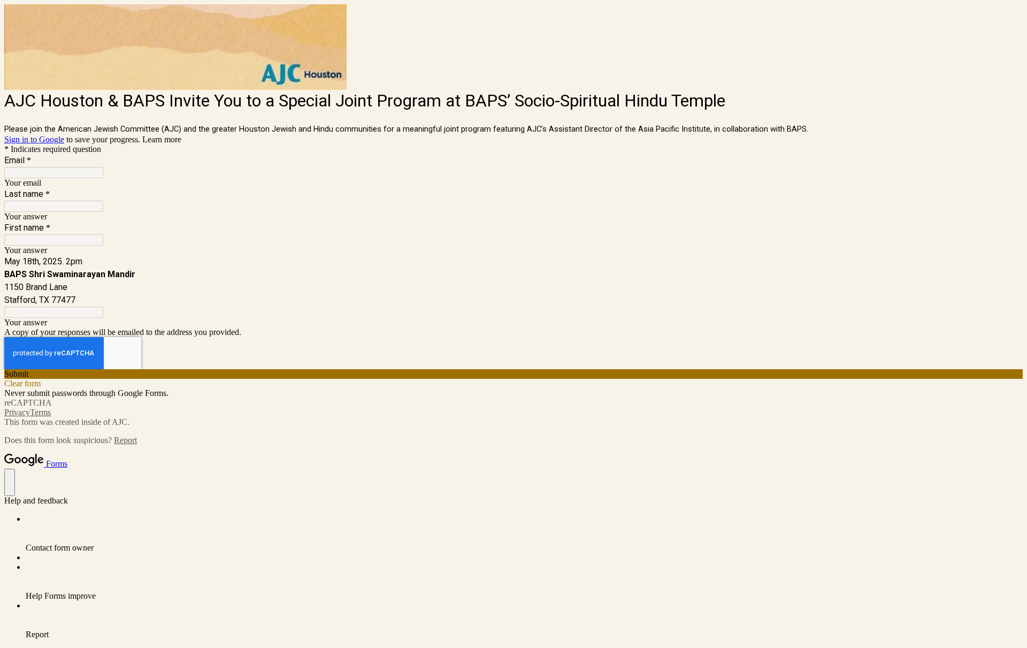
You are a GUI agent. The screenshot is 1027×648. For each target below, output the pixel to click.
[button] (513, 374)
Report (125, 440)
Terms (40, 412)
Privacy (17, 412)
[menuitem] (524, 533)
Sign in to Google (34, 139)
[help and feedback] (9, 482)
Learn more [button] (161, 139)
